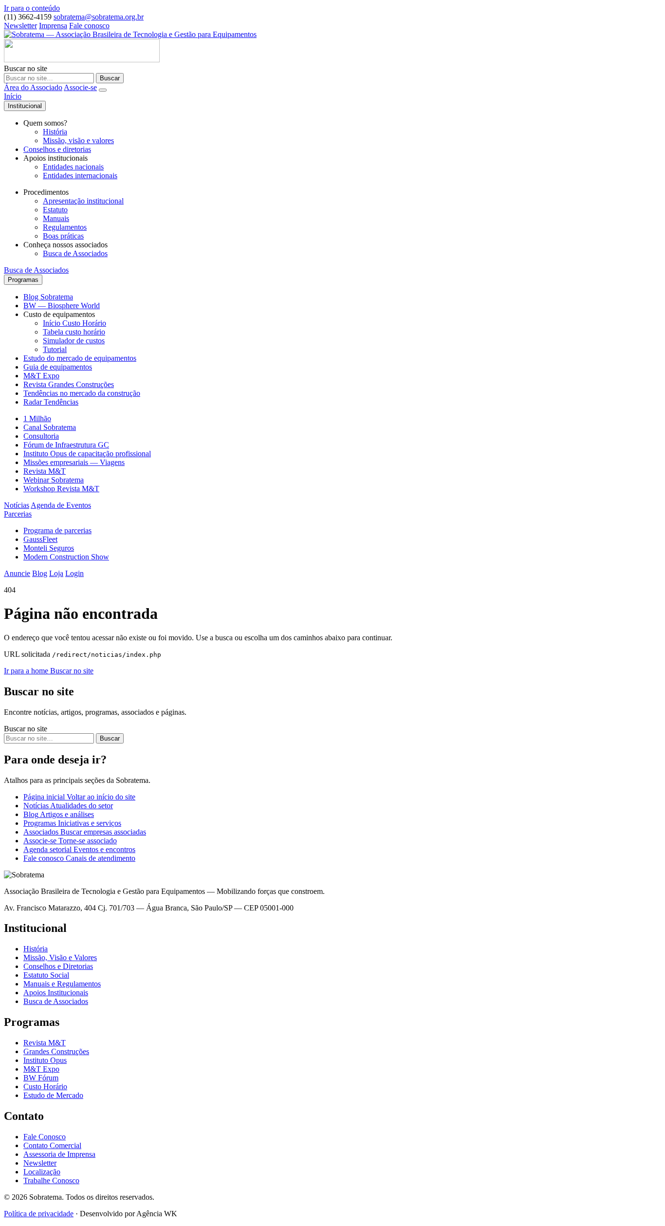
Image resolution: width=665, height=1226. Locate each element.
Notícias (16, 505)
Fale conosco (89, 25)
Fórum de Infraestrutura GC (66, 445)
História (55, 132)
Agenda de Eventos (61, 505)
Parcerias (18, 514)
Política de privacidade (39, 1213)
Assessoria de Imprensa (59, 1154)
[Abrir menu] (103, 90)
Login (74, 573)
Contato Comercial (52, 1145)
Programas (23, 279)
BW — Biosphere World (61, 305)
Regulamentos (65, 227)
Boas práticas (63, 236)
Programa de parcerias (57, 530)
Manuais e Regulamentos (62, 984)
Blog (39, 573)
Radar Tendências (50, 402)
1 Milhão (37, 418)
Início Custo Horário (74, 323)
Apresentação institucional (83, 201)
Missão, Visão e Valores (60, 957)
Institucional (25, 106)
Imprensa (53, 25)
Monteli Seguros (48, 548)
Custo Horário (45, 1086)
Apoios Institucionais (55, 992)
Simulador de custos (74, 340)
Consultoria (41, 436)
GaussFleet (40, 539)
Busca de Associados (75, 253)
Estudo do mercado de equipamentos (79, 358)
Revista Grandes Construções (68, 384)
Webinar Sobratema (53, 480)
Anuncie (17, 573)
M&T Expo (41, 376)
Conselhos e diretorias (57, 149)
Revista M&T (44, 471)
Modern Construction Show (66, 557)
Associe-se (80, 87)
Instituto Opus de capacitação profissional (87, 453)
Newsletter (20, 25)
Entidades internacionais (80, 175)
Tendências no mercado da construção (81, 393)
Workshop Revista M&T (61, 488)
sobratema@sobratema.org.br (99, 17)
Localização (41, 1172)
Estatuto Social (46, 975)
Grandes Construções (56, 1051)
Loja (56, 573)
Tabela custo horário (74, 332)
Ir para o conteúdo (32, 8)
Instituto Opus (45, 1060)
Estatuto (55, 209)
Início (12, 96)
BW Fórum (40, 1078)
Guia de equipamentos (57, 367)
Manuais (56, 218)
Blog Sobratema (48, 297)
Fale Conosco (44, 1137)
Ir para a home (27, 671)
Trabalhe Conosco (51, 1180)
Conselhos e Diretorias (58, 966)
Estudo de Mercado (53, 1095)
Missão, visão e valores (78, 140)
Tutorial (55, 349)
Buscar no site (25, 68)
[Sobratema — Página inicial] (130, 34)
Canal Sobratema (49, 427)
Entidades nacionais (73, 167)
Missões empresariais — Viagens (74, 462)
